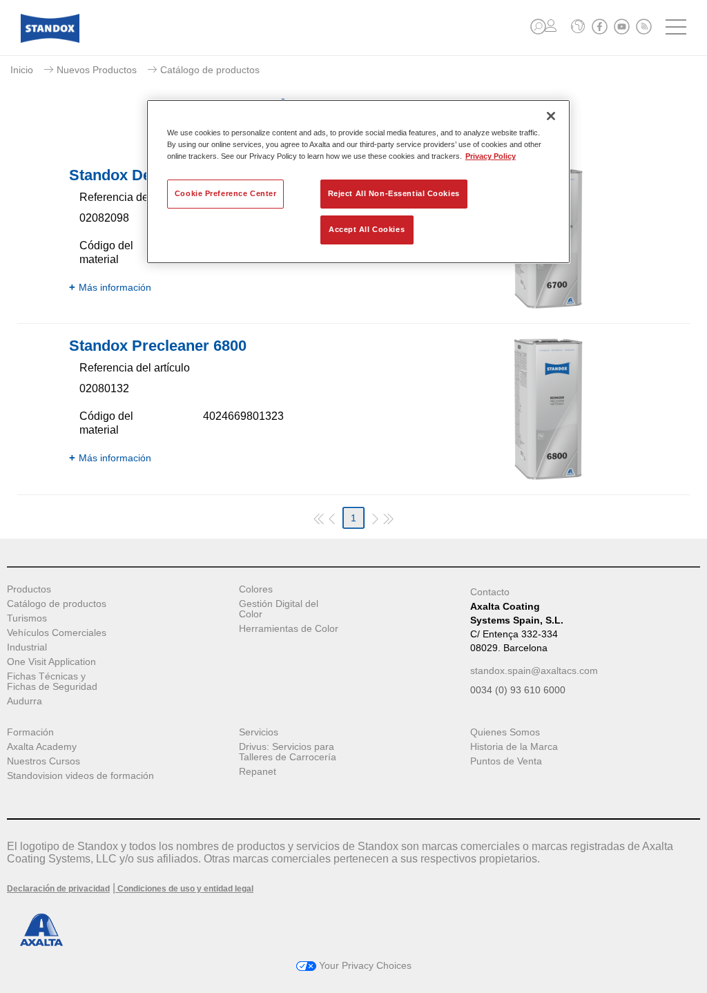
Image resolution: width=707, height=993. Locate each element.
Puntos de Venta (506, 761)
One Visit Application (51, 662)
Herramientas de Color (288, 629)
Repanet (257, 772)
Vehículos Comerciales (56, 633)
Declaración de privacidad (58, 889)
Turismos (27, 618)
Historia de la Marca (514, 747)
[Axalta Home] (50, 39)
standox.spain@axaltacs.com (534, 670)
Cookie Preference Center (226, 193)
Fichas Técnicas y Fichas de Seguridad (52, 681)
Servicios (258, 732)
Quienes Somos (505, 732)
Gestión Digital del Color (278, 609)
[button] (538, 27)
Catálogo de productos (56, 604)
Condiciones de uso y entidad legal (184, 889)
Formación (30, 732)
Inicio (21, 69)
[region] (358, 181)
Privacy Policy (490, 156)
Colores (256, 589)
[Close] (551, 116)
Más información (115, 287)
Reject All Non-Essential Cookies (394, 193)
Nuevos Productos (97, 69)
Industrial (27, 647)
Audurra (24, 701)
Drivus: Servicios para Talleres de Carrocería (287, 752)
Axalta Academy (42, 747)
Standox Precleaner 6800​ (157, 345)
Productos (29, 589)
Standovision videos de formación (80, 776)
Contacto (490, 591)
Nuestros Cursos (43, 761)
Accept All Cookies (367, 229)
